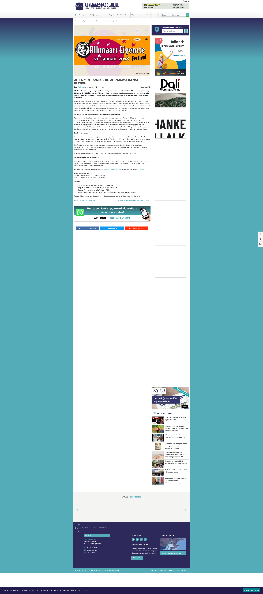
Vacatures (142, 15)
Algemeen (85, 15)
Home (77, 21)
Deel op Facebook (89, 228)
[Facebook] (134, 539)
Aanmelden (137, 558)
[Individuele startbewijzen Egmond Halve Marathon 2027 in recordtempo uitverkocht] (158, 455)
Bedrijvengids (94, 15)
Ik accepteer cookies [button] (251, 590)
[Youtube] (142, 539)
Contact (155, 15)
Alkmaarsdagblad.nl (102, 5)
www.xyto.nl (91, 553)
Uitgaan (84, 21)
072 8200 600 (92, 547)
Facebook (141, 169)
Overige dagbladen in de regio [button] (171, 553)
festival (78, 200)
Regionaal (112, 15)
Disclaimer (171, 570)
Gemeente (104, 15)
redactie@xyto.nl (92, 550)
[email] (260, 244)
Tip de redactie (138, 228)
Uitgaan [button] (133, 15)
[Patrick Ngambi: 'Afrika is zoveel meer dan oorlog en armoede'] (158, 438)
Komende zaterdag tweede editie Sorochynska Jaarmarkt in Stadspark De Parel (176, 428)
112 (79, 15)
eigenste (92, 200)
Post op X (113, 228)
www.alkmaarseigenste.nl (112, 169)
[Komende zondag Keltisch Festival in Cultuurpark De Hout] (158, 464)
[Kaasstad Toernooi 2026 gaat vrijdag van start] (158, 420)
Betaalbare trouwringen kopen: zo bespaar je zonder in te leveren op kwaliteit (176, 446)
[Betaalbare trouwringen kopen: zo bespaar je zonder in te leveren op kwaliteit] (158, 446)
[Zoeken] (188, 15)
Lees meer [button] (85, 590)
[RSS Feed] (146, 539)
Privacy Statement (181, 570)
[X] (138, 539)
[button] (75, 510)
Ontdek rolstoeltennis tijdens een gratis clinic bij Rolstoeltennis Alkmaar (175, 481)
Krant (149, 15)
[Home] (75, 15)
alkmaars (85, 200)
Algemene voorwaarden (158, 570)
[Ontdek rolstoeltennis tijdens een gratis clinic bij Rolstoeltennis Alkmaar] (158, 481)
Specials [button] (119, 15)
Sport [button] (127, 15)
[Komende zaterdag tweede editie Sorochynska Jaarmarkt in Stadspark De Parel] (158, 429)
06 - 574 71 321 (120, 218)
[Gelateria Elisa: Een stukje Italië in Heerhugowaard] (158, 472)
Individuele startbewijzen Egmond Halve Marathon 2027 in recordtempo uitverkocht (176, 454)
